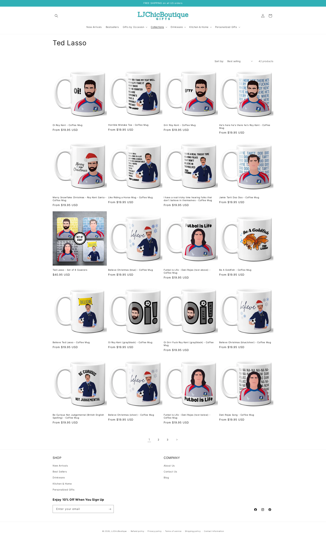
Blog (166, 477)
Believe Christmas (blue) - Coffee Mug (130, 269)
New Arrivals (60, 465)
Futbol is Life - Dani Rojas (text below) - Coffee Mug (187, 416)
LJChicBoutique (119, 531)
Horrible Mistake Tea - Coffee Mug (128, 125)
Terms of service (173, 531)
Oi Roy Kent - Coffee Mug (67, 125)
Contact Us (170, 471)
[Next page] (176, 439)
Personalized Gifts (64, 489)
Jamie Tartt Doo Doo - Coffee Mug (239, 197)
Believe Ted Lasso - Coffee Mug (71, 342)
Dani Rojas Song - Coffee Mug (236, 414)
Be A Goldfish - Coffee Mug (235, 269)
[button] (56, 16)
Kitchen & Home (62, 483)
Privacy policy (155, 531)
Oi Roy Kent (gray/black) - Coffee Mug (130, 342)
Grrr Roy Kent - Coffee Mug (180, 125)
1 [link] (149, 439)
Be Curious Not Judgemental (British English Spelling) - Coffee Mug (78, 416)
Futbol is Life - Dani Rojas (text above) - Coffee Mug (187, 271)
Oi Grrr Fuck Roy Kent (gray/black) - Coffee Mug (189, 344)
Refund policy (137, 531)
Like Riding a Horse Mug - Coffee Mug (130, 197)
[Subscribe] (110, 509)
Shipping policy (193, 531)
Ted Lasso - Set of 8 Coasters (70, 269)
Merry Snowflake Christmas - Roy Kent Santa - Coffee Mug (79, 199)
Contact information (214, 531)
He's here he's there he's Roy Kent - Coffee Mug (244, 126)
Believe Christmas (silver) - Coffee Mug (131, 414)
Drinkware (59, 477)
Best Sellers (60, 471)
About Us (169, 465)
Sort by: (219, 61)
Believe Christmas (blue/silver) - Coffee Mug (245, 342)
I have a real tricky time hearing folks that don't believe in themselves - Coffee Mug (188, 199)
